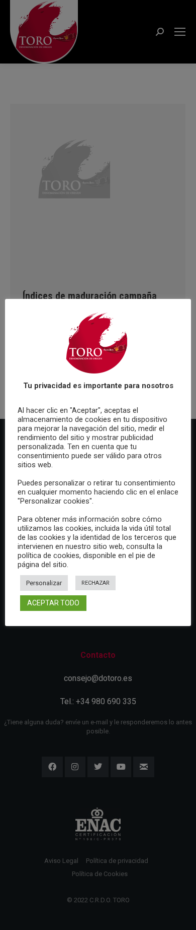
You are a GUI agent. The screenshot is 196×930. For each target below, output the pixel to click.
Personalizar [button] (44, 583)
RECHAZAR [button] (95, 583)
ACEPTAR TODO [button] (53, 603)
